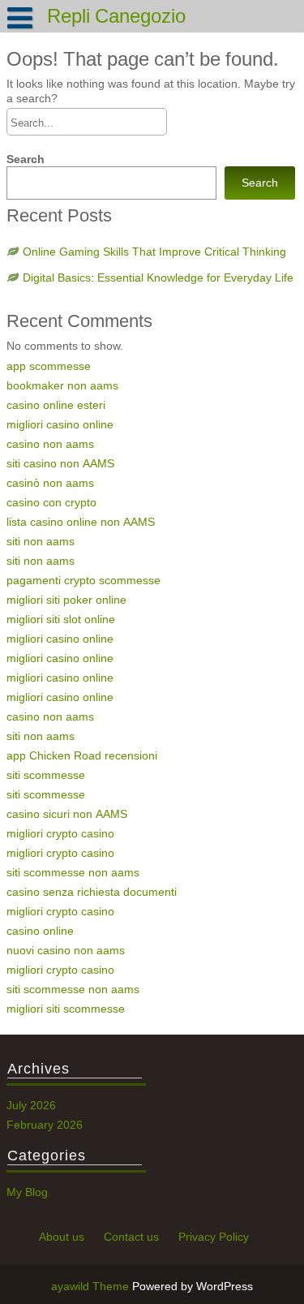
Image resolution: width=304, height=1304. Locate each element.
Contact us (131, 1236)
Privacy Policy (213, 1236)
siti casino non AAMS (60, 463)
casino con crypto (51, 502)
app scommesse (48, 366)
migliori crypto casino (60, 833)
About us (61, 1236)
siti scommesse (45, 775)
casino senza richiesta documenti (91, 891)
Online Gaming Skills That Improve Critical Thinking (154, 251)
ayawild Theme (91, 1286)
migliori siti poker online (66, 599)
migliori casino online (59, 424)
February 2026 (44, 1124)
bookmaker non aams (62, 385)
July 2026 (31, 1105)
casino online (40, 930)
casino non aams (50, 444)
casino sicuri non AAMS (66, 814)
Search (25, 159)
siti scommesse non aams (72, 872)
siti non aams (40, 541)
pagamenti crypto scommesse (83, 580)
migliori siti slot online (60, 619)
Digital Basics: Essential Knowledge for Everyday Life (158, 277)
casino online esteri (55, 405)
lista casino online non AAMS (80, 521)
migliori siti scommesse (65, 1008)
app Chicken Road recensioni (81, 755)
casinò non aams (50, 483)
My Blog (27, 1192)
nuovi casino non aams (65, 950)
